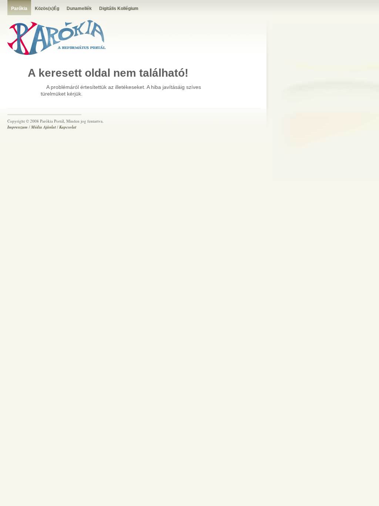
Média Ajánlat (43, 127)
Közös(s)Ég (47, 8)
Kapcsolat (67, 127)
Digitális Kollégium (118, 8)
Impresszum (17, 127)
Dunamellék (79, 8)
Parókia (19, 8)
